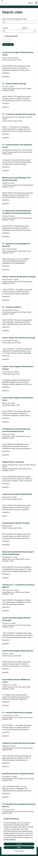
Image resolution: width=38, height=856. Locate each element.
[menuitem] (4, 3)
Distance (25, 28)
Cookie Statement (9, 839)
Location (5, 28)
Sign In (30, 3)
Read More (6, 73)
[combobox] (13, 31)
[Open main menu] (36, 3)
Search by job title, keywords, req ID (14, 19)
